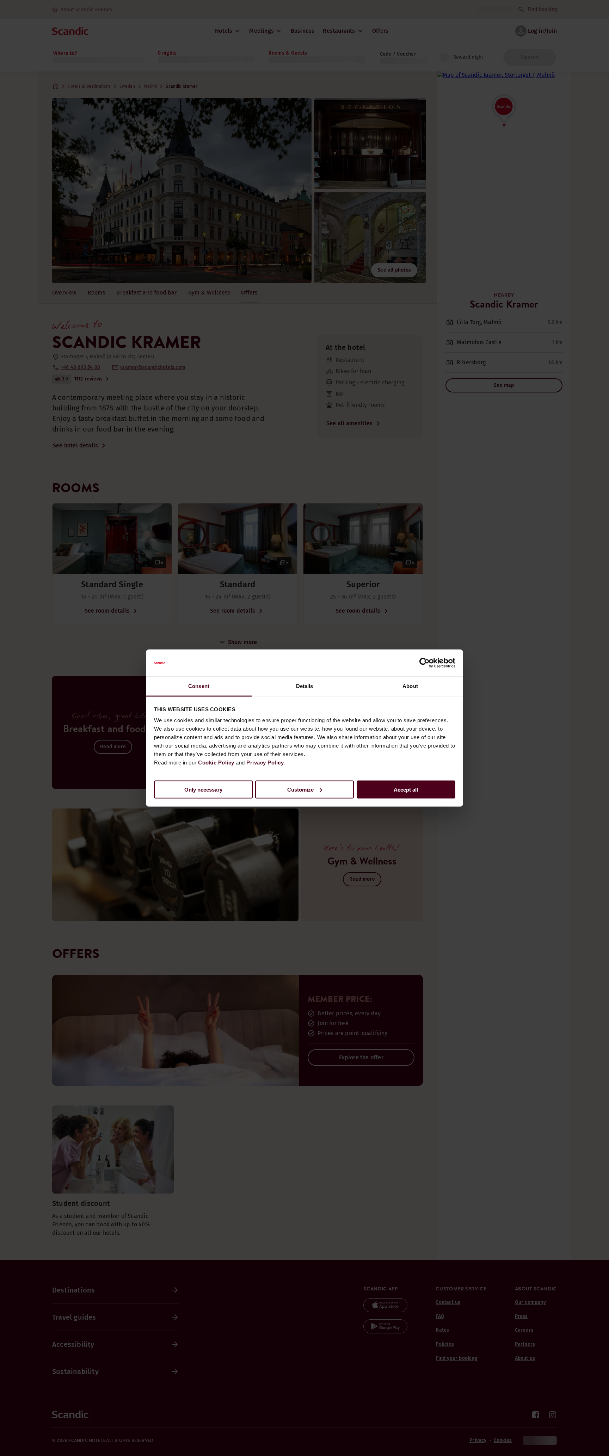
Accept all (406, 789)
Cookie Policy (216, 763)
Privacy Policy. (265, 763)
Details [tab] (304, 686)
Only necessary (203, 789)
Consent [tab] (198, 686)
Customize (300, 789)
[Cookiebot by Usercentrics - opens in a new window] (424, 663)
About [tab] (410, 686)
